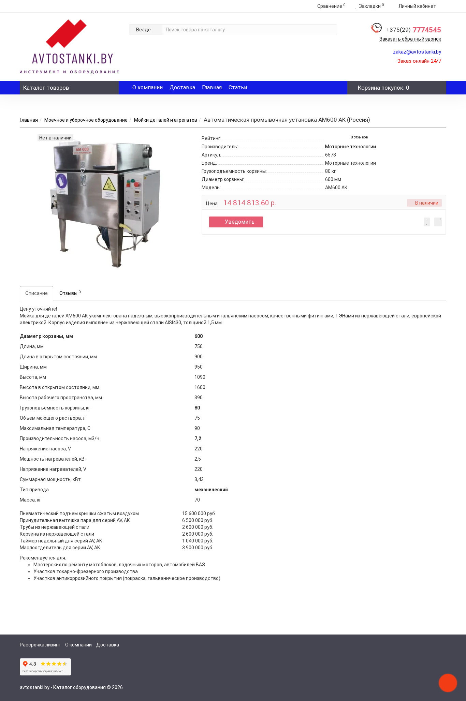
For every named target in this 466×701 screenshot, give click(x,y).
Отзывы (70, 293)
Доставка (182, 87)
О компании (147, 87)
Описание (36, 293)
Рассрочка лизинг (40, 644)
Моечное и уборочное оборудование (86, 120)
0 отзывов (359, 137)
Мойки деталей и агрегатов (165, 120)
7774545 (413, 30)
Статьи (238, 87)
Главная (212, 87)
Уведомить (239, 222)
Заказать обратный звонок (410, 39)
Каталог (46, 87)
